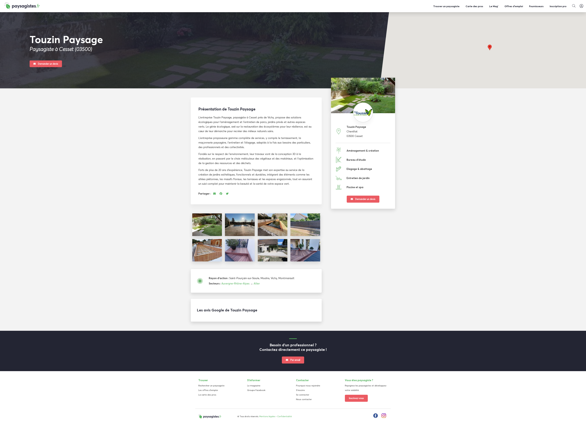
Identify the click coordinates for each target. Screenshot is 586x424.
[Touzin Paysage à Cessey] (207, 224)
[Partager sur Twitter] (227, 193)
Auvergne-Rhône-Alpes (235, 283)
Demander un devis (47, 63)
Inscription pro (558, 6)
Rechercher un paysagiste (211, 385)
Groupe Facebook (256, 390)
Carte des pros (474, 6)
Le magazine (253, 385)
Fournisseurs (536, 6)
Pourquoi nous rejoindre (308, 385)
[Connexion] (581, 6)
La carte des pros (207, 394)
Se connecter (302, 394)
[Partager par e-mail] (214, 193)
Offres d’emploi (514, 6)
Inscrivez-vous (356, 398)
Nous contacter (304, 399)
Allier (257, 283)
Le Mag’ (493, 6)
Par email (295, 359)
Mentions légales (267, 416)
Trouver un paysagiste (446, 6)
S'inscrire (300, 390)
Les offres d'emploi (208, 390)
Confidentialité (284, 416)
